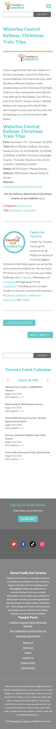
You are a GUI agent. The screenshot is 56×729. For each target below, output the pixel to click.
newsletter (9, 286)
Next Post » (40, 335)
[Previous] (8, 380)
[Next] (48, 380)
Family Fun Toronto (22, 721)
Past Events (25, 205)
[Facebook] (23, 544)
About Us (28, 642)
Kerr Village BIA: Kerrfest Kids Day (28, 631)
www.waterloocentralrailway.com (22, 186)
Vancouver (9, 299)
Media (28, 652)
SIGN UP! (28, 518)
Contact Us (28, 657)
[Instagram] (42, 544)
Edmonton (21, 295)
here (20, 397)
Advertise (28, 647)
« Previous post (19, 322)
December (16, 210)
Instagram (9, 281)
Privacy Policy (28, 662)
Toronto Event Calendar (28, 369)
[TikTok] (33, 544)
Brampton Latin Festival (28, 636)
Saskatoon (35, 295)
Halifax (25, 299)
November (29, 210)
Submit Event (28, 667)
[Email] (14, 544)
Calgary (10, 295)
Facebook (25, 277)
